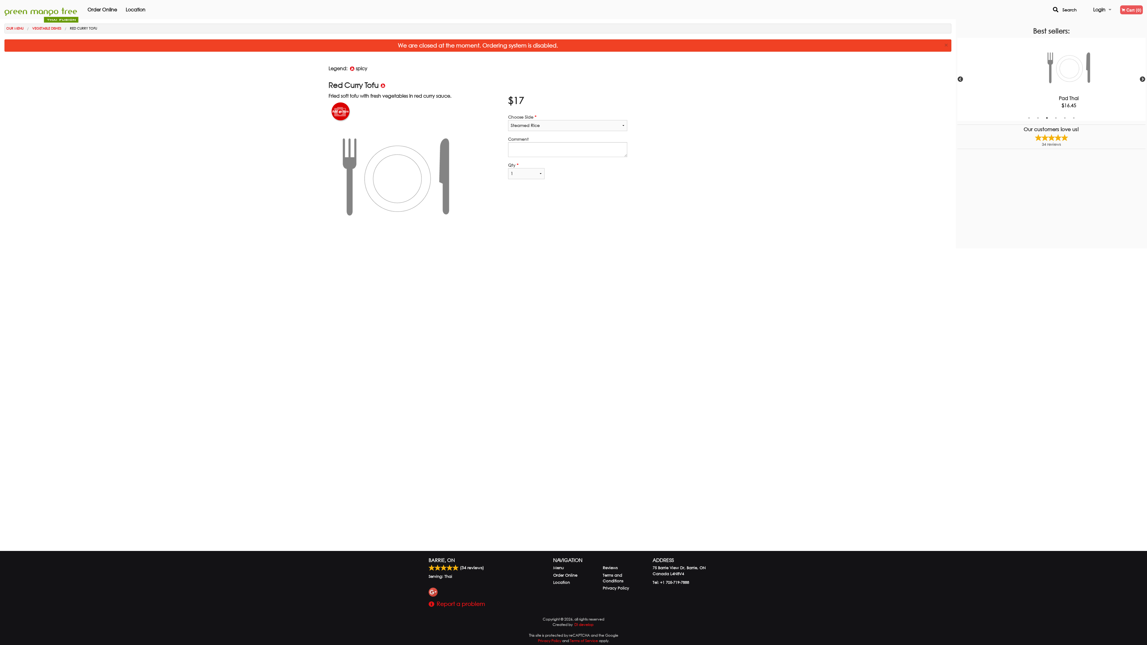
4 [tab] (1056, 118)
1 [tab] (1029, 118)
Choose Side (522, 117)
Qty (513, 165)
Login (1099, 9)
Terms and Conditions (613, 578)
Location (135, 9)
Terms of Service (584, 640)
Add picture (340, 111)
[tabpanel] (1051, 79)
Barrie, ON (442, 560)
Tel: (671, 582)
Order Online (102, 9)
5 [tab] (1065, 118)
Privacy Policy (616, 588)
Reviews (610, 567)
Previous (960, 79)
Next (1143, 79)
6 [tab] (1074, 118)
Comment (518, 139)
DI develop (584, 624)
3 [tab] (1047, 118)
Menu (558, 567)
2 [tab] (1038, 118)
